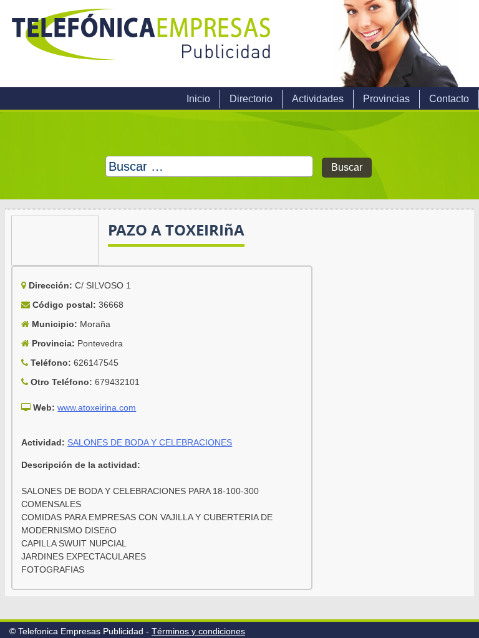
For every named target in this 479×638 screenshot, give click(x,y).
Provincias (386, 98)
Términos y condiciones (198, 631)
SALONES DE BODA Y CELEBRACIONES (149, 442)
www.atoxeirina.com (96, 407)
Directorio (251, 98)
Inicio (198, 98)
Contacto (449, 98)
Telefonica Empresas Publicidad (142, 43)
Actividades (318, 98)
